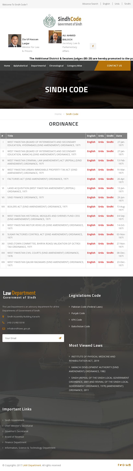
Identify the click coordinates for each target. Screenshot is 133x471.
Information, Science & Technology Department (30, 447)
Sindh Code (72, 114)
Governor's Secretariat (16, 431)
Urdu (117, 3)
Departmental (38, 65)
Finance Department (15, 442)
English (106, 3)
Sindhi (127, 3)
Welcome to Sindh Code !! (14, 4)
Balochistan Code (80, 326)
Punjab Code (78, 313)
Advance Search (90, 3)
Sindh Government (14, 420)
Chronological (56, 65)
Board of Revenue (14, 436)
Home (7, 65)
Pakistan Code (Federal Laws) (87, 306)
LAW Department (32, 465)
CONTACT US (114, 65)
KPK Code (76, 319)
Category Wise (74, 65)
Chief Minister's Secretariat (19, 425)
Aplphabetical (20, 65)
